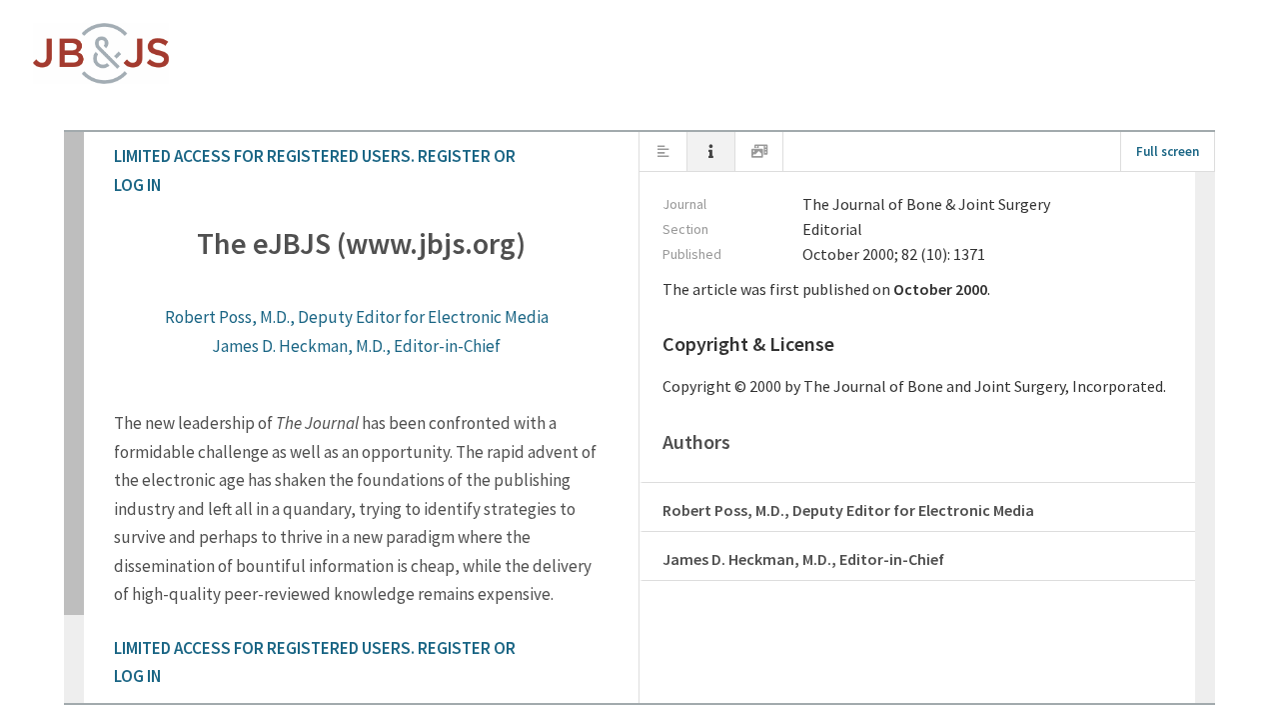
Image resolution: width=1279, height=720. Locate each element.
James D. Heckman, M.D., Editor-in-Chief (356, 346)
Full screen (1167, 151)
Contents (663, 154)
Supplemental (759, 154)
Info (711, 155)
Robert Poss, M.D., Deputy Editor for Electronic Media (357, 317)
